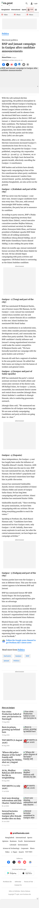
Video (7, 852)
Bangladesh (6, 9)
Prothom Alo (7, 881)
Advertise (18, 881)
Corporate (24, 848)
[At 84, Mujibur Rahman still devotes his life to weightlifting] (30, 775)
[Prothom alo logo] (19, 834)
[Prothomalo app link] (12, 873)
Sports (24, 9)
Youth (20, 841)
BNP (27, 656)
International (15, 9)
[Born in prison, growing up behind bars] (30, 731)
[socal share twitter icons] (8, 66)
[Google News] (30, 862)
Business (13, 841)
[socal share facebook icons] (4, 66)
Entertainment (29, 841)
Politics (5, 33)
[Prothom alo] (7, 4)
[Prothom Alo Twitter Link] (15, 862)
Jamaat (6, 661)
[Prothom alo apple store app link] (27, 873)
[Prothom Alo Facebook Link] (9, 862)
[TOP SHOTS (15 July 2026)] (30, 789)
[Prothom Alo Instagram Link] (20, 862)
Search (21, 852)
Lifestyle (13, 845)
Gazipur (18, 656)
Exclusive (7, 656)
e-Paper (14, 852)
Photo (32, 848)
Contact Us (18, 885)
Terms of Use (28, 881)
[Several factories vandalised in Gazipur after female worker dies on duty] (30, 816)
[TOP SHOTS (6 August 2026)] (30, 743)
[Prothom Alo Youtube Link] (25, 862)
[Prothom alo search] (26, 3)
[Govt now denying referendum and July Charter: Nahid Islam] (30, 802)
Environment (23, 845)
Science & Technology (11, 848)
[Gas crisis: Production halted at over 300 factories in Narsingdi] (30, 716)
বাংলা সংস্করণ (28, 852)
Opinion (5, 841)
